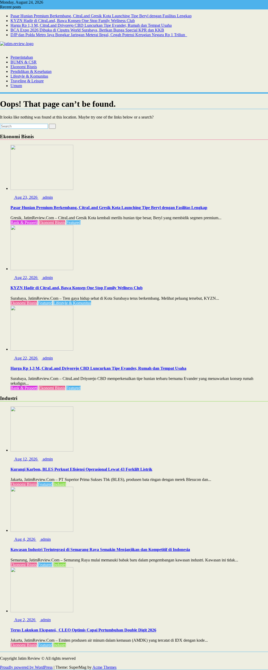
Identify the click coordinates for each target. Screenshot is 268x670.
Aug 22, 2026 (26, 277)
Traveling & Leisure (27, 81)
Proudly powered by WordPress (26, 667)
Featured (73, 222)
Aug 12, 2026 (26, 459)
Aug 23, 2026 (26, 197)
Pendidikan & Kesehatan (31, 71)
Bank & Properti (24, 222)
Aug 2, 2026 (25, 620)
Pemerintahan (21, 57)
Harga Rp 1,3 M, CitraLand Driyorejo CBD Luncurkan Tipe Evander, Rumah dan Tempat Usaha (91, 25)
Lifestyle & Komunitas (29, 76)
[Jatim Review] (1, 48)
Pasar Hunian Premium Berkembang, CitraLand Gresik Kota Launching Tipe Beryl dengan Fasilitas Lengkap (101, 16)
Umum (16, 85)
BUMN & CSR (23, 62)
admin (47, 197)
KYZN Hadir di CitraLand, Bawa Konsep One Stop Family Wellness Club (72, 20)
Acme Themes (104, 667)
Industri (59, 484)
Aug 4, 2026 (25, 539)
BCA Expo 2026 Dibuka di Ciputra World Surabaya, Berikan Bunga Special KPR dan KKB (87, 30)
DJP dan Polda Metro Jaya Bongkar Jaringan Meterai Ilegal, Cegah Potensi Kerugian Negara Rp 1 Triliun (98, 35)
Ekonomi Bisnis (23, 67)
